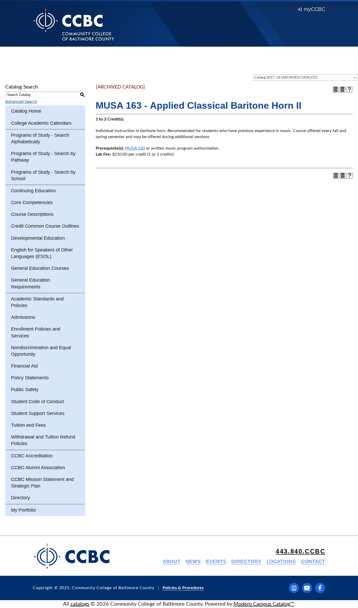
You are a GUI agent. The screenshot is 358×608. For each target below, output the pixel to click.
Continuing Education (33, 190)
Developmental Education (38, 238)
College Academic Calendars (41, 123)
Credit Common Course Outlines (45, 226)
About (172, 561)
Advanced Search (21, 102)
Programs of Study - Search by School (43, 175)
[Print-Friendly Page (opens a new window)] (342, 89)
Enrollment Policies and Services (35, 332)
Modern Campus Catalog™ (264, 604)
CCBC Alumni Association (38, 467)
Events (216, 561)
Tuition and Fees (28, 425)
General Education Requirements (30, 283)
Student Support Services (37, 413)
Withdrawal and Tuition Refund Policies (43, 440)
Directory (20, 497)
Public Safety (25, 389)
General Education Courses (40, 268)
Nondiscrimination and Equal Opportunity (41, 351)
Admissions (23, 317)
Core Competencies (32, 202)
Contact (313, 561)
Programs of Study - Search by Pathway (43, 157)
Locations (281, 561)
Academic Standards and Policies (37, 302)
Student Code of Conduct (37, 401)
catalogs (79, 604)
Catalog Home (26, 111)
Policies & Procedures (183, 588)
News (193, 561)
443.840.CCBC (300, 551)
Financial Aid (24, 366)
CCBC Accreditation (32, 455)
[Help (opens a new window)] (349, 89)
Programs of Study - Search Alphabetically (40, 138)
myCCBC (314, 9)
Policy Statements (30, 377)
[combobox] (305, 77)
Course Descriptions (32, 214)
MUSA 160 (135, 148)
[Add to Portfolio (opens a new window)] (336, 89)
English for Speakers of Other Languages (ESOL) (42, 253)
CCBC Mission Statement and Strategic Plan (42, 483)
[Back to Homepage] (74, 24)
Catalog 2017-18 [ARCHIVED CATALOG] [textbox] (285, 77)
